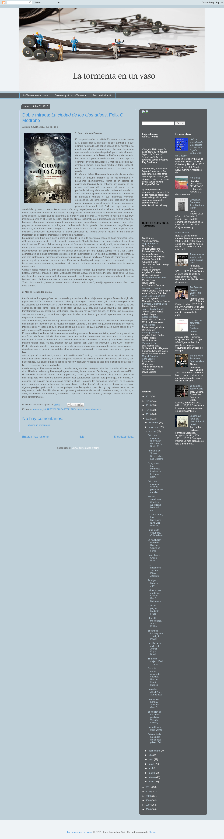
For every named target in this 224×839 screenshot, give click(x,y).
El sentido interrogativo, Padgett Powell (155, 634)
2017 (148, 396)
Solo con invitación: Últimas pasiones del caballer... (155, 486)
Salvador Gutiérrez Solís (154, 303)
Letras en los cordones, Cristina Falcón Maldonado (154, 595)
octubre (153, 431)
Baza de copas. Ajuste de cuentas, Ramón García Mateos (154, 676)
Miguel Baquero (150, 243)
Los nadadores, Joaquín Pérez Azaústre (155, 570)
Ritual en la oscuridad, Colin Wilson (155, 533)
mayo (152, 764)
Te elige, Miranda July (153, 583)
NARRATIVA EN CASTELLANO (59, 409)
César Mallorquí (150, 317)
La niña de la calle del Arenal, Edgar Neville (154, 648)
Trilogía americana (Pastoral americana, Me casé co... (155, 503)
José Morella (148, 324)
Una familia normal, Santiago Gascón (153, 703)
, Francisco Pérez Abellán (197, 358)
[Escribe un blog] (72, 405)
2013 (148, 414)
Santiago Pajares (150, 332)
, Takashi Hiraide (197, 420)
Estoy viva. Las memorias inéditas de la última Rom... (154, 470)
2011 (148, 787)
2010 (148, 791)
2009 (148, 796)
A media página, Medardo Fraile (153, 609)
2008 (148, 800)
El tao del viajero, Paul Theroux (155, 661)
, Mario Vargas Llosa (197, 258)
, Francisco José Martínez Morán (197, 203)
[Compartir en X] (75, 405)
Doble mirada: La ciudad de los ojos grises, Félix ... (155, 739)
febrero (152, 777)
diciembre (154, 422)
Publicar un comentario (38, 425)
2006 (148, 809)
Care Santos (148, 359)
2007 (148, 805)
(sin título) (195, 177)
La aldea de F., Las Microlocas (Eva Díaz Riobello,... (155, 520)
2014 (148, 410)
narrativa (37, 409)
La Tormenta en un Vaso (35, 95)
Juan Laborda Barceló (153, 309)
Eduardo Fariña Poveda (154, 277)
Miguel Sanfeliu (150, 356)
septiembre (154, 750)
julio (151, 755)
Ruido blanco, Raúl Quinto (155, 728)
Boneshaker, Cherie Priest (154, 558)
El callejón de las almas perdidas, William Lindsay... (154, 717)
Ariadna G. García (151, 288)
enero (152, 781)
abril (151, 768)
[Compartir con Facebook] (78, 405)
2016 (148, 401)
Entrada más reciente (35, 436)
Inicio (81, 436)
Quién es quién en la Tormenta (70, 95)
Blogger (152, 832)
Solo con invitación (102, 95)
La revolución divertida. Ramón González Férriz (154, 545)
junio (151, 759)
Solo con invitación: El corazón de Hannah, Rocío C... (155, 440)
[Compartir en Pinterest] (82, 405)
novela (80, 409)
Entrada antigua (124, 436)
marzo (152, 773)
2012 (148, 418)
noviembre (154, 427)
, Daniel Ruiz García (196, 291)
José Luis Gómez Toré (153, 296)
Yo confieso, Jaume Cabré (196, 387)
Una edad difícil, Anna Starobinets (155, 692)
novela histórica (93, 409)
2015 (148, 405)
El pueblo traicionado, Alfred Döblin (155, 622)
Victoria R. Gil (149, 343)
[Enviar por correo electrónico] (69, 405)
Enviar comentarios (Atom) (85, 448)
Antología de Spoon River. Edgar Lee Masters (155, 454)
